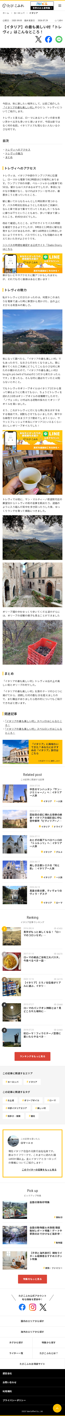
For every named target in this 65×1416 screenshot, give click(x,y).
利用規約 (7, 1391)
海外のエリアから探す (32, 1331)
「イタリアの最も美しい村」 (19, 107)
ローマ (59, 902)
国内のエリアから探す (32, 1321)
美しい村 (41, 1108)
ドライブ (58, 826)
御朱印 (59, 1217)
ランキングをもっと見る (32, 1056)
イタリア (33, 12)
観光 (33, 1115)
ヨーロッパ (19, 12)
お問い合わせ (10, 1382)
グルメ (59, 851)
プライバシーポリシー (14, 1400)
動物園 (59, 1242)
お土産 (11, 1100)
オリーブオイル (31, 1100)
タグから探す (16, 1342)
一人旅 (59, 801)
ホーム (6, 12)
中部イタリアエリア (17, 1108)
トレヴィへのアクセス (18, 149)
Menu (60, 6)
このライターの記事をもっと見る (39, 1169)
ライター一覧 (16, 1353)
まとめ (9, 157)
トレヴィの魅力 (14, 153)
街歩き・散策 (14, 1115)
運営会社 (7, 1373)
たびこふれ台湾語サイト (32, 1363)
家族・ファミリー (53, 1267)
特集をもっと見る (32, 1279)
